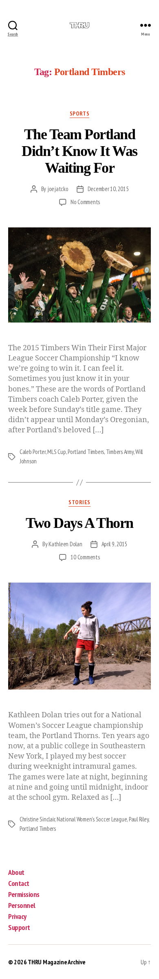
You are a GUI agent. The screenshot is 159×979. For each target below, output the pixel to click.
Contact (18, 883)
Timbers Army (120, 452)
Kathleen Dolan (65, 544)
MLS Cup (56, 452)
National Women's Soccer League (92, 819)
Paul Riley (138, 819)
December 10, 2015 (108, 189)
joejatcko (57, 189)
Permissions (24, 894)
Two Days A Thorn (79, 523)
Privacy (17, 916)
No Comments (85, 202)
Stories (79, 502)
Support (19, 927)
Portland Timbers (86, 452)
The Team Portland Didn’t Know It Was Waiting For (79, 151)
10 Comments (85, 557)
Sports (79, 113)
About (16, 872)
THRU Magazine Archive (56, 962)
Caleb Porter (33, 452)
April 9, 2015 (115, 544)
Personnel (21, 905)
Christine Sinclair (37, 819)
